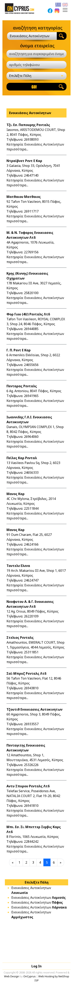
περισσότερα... (17, 149)
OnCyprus (29, 976)
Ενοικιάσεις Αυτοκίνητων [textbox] (29, 36)
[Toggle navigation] (65, 10)
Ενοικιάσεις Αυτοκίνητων (38, 897)
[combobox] (32, 36)
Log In (36, 966)
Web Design (11, 976)
